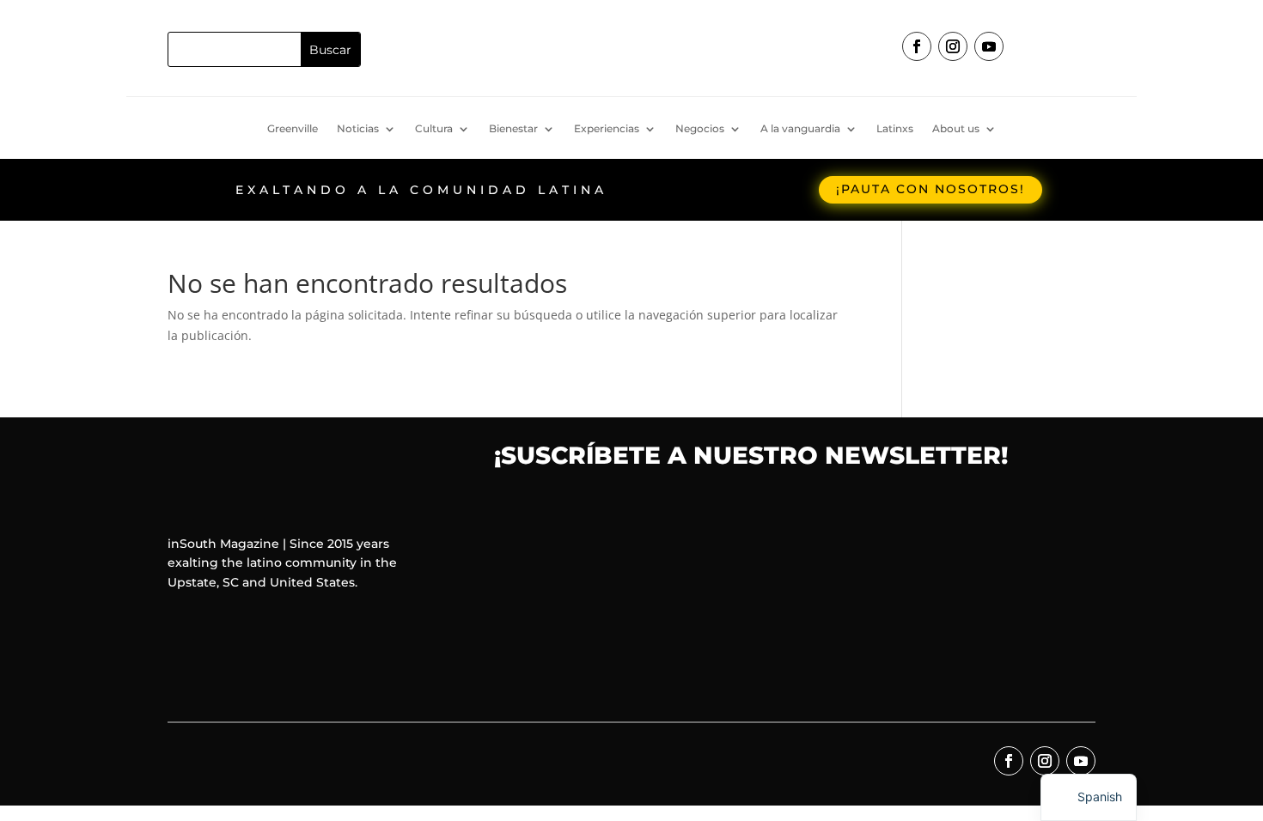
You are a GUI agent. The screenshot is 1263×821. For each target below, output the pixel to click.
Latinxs (894, 129)
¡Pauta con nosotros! (930, 189)
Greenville (292, 129)
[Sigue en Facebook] (916, 46)
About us (955, 129)
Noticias (358, 129)
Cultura (434, 129)
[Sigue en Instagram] (952, 46)
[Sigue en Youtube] (989, 46)
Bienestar (513, 129)
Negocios (699, 129)
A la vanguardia (800, 129)
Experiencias (606, 129)
